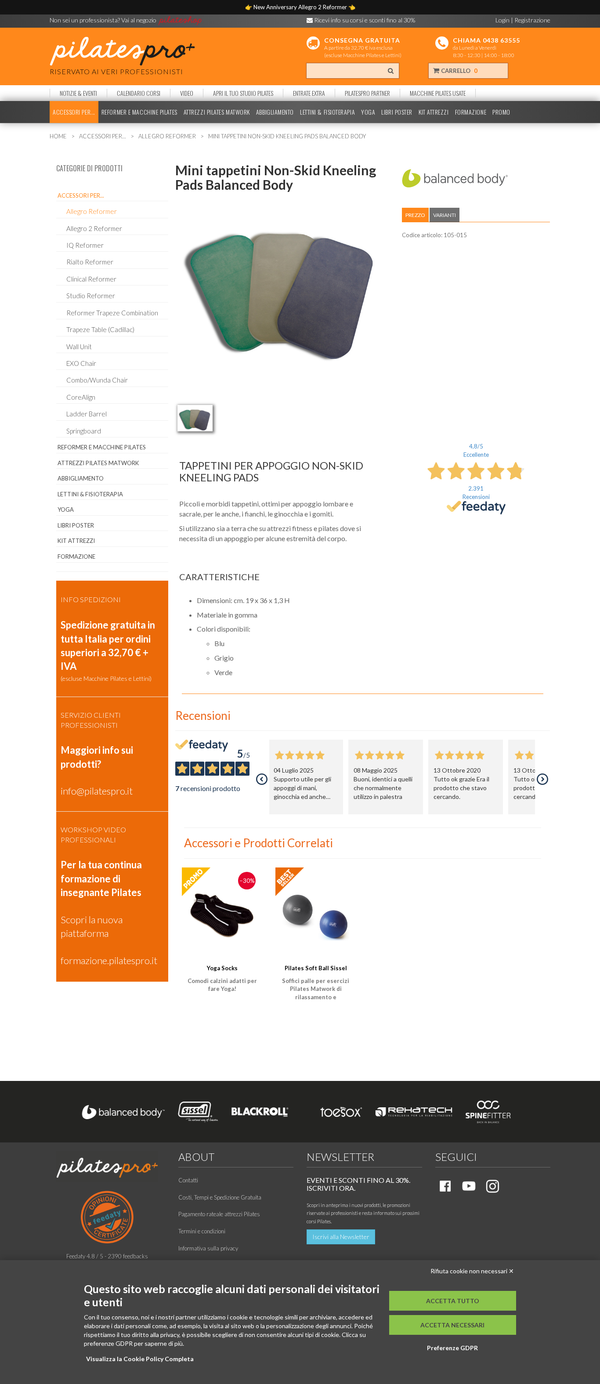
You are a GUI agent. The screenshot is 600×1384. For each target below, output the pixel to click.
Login (502, 20)
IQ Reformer (85, 245)
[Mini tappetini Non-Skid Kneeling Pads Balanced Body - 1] (195, 418)
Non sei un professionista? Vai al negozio (104, 20)
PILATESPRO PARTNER (367, 93)
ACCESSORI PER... (74, 112)
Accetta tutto (452, 1301)
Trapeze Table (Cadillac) (100, 329)
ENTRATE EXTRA (309, 93)
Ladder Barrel (86, 414)
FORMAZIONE (471, 112)
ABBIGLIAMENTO (275, 112)
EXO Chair (81, 363)
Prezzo (415, 215)
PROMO (501, 112)
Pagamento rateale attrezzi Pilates (219, 1214)
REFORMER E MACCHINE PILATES (139, 112)
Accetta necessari (452, 1325)
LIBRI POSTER (396, 112)
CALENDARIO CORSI (138, 93)
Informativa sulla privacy (208, 1248)
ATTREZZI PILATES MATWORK (217, 112)
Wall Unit (79, 347)
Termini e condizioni (201, 1231)
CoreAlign (80, 397)
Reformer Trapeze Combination (112, 313)
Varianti (444, 215)
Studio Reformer (90, 296)
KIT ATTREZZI (434, 112)
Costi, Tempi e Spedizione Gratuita (219, 1197)
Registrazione (532, 20)
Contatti (188, 1180)
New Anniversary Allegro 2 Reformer (300, 7)
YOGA (368, 112)
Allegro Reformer (91, 211)
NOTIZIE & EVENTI (78, 93)
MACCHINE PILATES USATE (438, 93)
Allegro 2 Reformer (94, 228)
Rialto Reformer (89, 262)
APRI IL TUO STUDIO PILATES (243, 93)
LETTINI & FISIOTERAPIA (327, 112)
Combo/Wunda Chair (97, 380)
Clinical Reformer (91, 279)
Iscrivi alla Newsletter (340, 1236)
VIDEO (186, 93)
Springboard (83, 431)
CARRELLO (458, 70)
